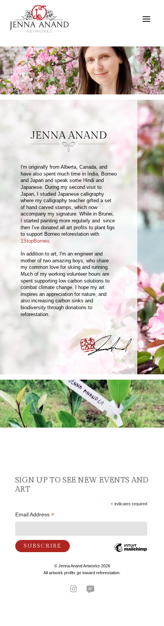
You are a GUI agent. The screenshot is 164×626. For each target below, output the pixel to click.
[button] (146, 19)
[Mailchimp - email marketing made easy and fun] (130, 553)
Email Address (34, 515)
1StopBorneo (35, 241)
